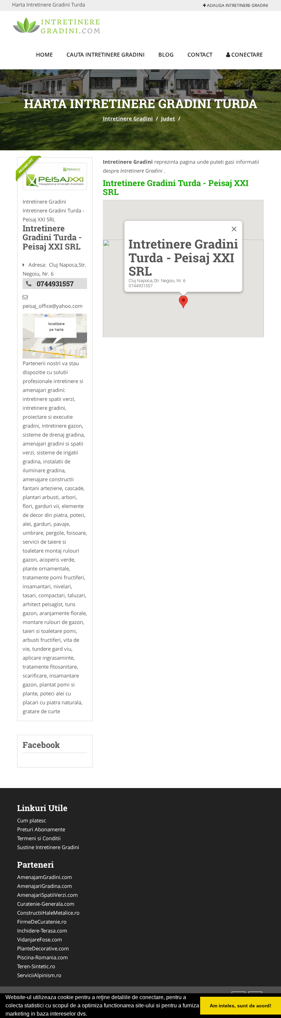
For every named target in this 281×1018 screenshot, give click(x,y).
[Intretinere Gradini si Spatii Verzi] (55, 176)
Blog (166, 54)
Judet (168, 118)
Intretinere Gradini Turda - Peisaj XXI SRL (175, 187)
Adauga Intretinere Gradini (237, 5)
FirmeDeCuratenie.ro (41, 921)
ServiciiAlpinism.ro (39, 975)
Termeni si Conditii (39, 838)
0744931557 (55, 283)
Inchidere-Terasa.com (42, 930)
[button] (183, 302)
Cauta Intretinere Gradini (105, 54)
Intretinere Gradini (128, 118)
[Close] (234, 229)
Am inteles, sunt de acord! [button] (240, 1005)
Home (44, 54)
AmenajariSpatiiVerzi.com (47, 894)
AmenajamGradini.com (44, 877)
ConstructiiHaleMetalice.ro (48, 912)
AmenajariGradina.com (44, 885)
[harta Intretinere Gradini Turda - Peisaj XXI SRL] (55, 335)
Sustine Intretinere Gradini (48, 847)
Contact (199, 54)
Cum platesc (31, 820)
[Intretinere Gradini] (57, 24)
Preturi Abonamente (41, 829)
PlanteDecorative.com (43, 948)
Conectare (246, 54)
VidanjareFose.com (39, 939)
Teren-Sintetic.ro (36, 966)
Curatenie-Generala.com (45, 903)
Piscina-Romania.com (42, 957)
